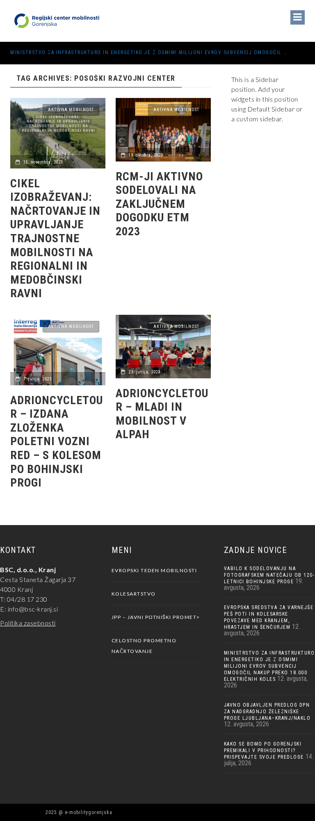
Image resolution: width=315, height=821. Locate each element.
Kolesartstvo (134, 594)
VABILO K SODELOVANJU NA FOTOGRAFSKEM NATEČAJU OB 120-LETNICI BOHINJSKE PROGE (269, 575)
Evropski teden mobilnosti (154, 570)
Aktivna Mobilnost (71, 109)
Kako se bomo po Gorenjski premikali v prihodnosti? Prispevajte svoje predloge (264, 750)
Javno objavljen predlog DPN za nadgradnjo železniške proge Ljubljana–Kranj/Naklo (267, 711)
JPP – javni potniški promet (154, 617)
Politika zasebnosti (28, 623)
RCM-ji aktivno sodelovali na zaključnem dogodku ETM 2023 (159, 204)
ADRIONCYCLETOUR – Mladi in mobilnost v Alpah (162, 414)
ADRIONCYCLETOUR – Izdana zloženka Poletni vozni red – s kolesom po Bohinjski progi (56, 441)
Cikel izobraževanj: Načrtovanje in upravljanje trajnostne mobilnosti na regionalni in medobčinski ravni (55, 238)
